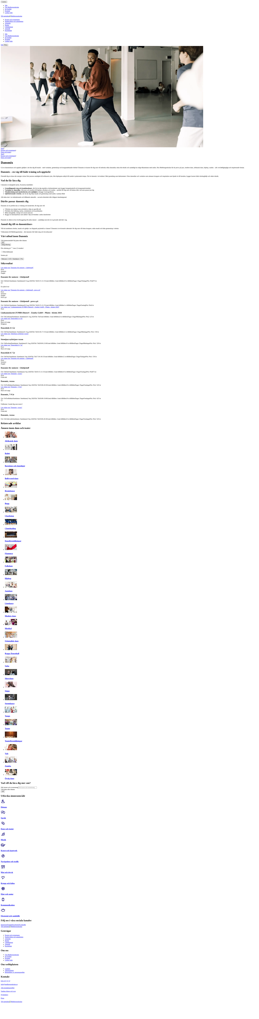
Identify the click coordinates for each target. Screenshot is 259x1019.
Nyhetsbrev (4, 995)
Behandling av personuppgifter (15, 972)
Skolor (7, 941)
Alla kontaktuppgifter (7, 988)
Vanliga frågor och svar (8, 991)
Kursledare (8, 946)
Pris (22, 259)
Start (2, 148)
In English (8, 956)
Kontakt (7, 958)
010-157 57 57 (5, 981)
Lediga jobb (9, 960)
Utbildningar (9, 942)
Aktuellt (7, 944)
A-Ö (10, 259)
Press (2, 998)
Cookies (4, 2)
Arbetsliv (8, 939)
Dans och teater (6, 152)
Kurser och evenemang (8, 150)
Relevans (4, 259)
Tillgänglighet (9, 970)
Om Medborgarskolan (12, 955)
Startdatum (16, 259)
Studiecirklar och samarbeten (14, 937)
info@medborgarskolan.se (9, 984)
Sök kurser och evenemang (9, 787)
